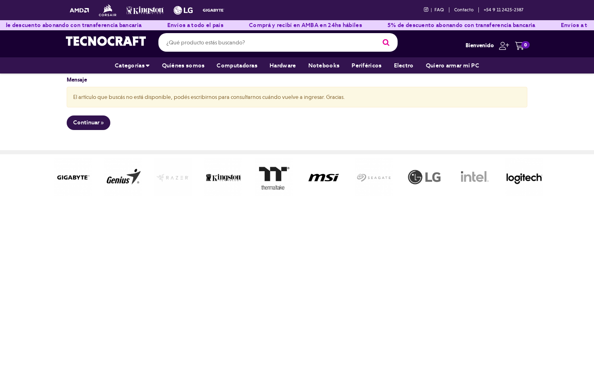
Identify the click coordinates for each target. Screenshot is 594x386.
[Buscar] (386, 42)
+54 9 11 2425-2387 (503, 10)
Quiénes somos (183, 65)
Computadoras (237, 65)
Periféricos (366, 65)
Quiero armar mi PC (452, 65)
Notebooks (324, 65)
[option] (73, 177)
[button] (502, 45)
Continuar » (88, 122)
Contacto (464, 10)
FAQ (439, 10)
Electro (404, 65)
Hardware (283, 65)
